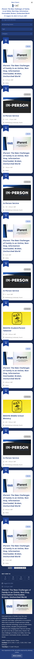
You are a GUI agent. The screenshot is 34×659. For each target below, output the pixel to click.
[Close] (32, 2)
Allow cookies (17, 656)
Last (24, 568)
